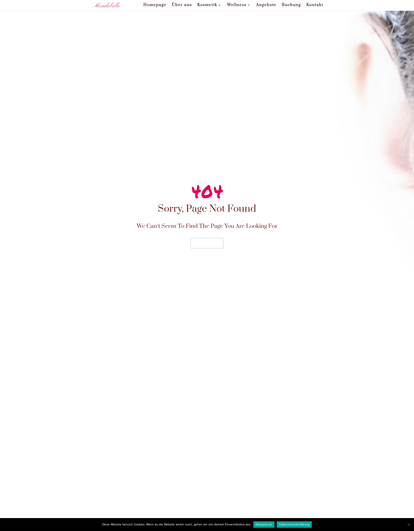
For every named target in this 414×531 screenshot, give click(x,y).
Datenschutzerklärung (294, 524)
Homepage (154, 5)
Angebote (266, 5)
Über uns (182, 5)
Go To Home (207, 243)
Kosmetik (207, 5)
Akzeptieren (264, 524)
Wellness (236, 5)
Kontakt (314, 5)
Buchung (291, 5)
